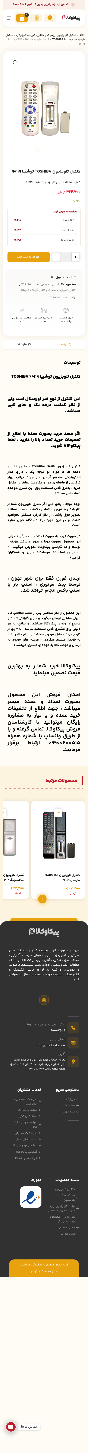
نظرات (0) (22, 344)
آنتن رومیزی (67, 1227)
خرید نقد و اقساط (26, 1158)
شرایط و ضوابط (27, 1110)
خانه (82, 35)
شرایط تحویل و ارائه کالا (25, 1124)
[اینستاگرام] (44, 1000)
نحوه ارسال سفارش (24, 1139)
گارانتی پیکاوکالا (26, 1152)
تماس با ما (68, 1105)
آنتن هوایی (67, 1234)
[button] (14, 62)
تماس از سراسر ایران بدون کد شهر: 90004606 (40, 4)
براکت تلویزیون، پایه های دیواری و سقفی (61, 1208)
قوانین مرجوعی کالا (24, 1145)
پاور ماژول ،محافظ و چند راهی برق (62, 1219)
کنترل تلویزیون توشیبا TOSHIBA (40, 284)
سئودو (35, 1271)
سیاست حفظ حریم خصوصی (25, 1101)
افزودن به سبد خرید (28, 257)
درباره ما (70, 1099)
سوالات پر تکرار (27, 1116)
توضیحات (62, 344)
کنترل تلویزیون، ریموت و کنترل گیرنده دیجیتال (46, 35)
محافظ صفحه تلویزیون (66, 1197)
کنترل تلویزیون (65, 1189)
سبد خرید (69, 1111)
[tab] (64, 344)
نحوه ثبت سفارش (26, 1133)
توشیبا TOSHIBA (59, 297)
